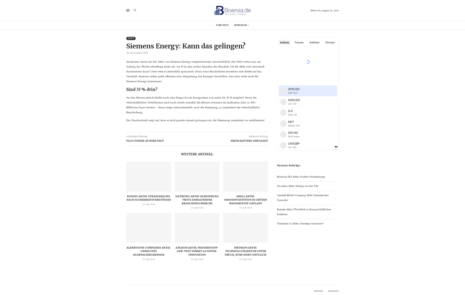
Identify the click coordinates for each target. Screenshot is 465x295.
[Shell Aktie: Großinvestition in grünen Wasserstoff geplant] (245, 176)
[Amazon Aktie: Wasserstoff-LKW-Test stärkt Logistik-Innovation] (197, 228)
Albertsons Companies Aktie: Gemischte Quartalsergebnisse (148, 251)
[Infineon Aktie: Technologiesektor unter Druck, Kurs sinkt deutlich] (245, 228)
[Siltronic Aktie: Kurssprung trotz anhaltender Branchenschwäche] (197, 176)
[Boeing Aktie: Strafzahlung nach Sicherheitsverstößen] (148, 176)
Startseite (222, 25)
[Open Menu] (128, 10)
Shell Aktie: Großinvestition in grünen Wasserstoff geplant (245, 200)
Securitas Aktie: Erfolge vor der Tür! (297, 186)
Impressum (240, 25)
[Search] (135, 10)
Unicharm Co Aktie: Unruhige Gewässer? (300, 223)
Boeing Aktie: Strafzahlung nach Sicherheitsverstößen (148, 198)
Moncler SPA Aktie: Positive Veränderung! (301, 177)
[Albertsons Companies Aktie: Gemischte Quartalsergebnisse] (148, 228)
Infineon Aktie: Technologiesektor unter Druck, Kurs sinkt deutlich (245, 251)
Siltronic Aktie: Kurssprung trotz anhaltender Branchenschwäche (197, 200)
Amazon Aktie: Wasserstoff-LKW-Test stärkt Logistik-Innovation (197, 251)
